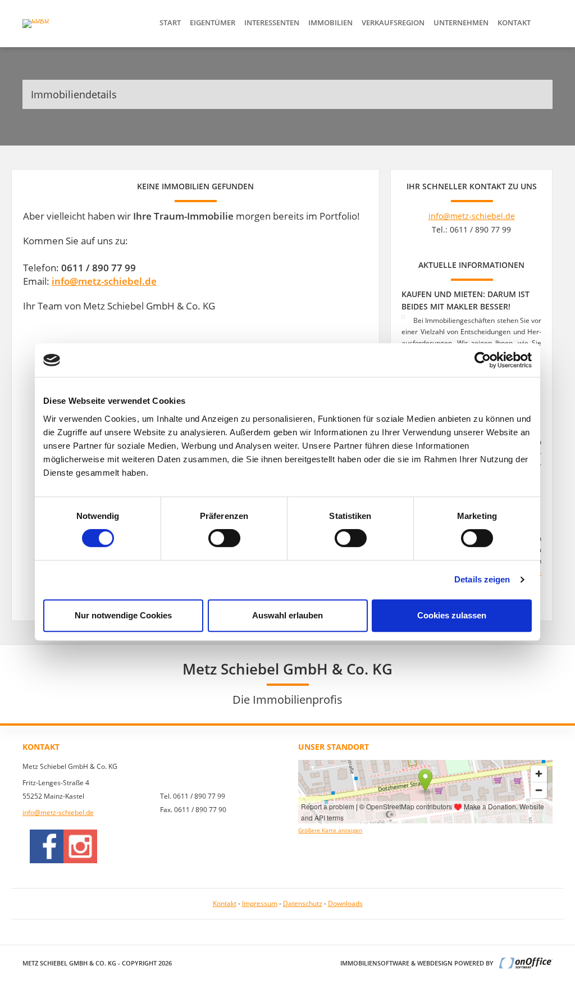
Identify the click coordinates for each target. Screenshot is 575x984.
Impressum (259, 903)
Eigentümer (212, 22)
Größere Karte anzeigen (330, 830)
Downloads (345, 903)
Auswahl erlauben (287, 615)
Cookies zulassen (451, 615)
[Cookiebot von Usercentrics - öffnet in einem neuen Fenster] (482, 360)
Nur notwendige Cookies (123, 615)
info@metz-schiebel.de (104, 281)
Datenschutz (302, 903)
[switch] (224, 538)
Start (170, 22)
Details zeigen (482, 579)
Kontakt (514, 22)
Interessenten (271, 22)
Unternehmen (461, 22)
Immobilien (330, 22)
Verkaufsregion (393, 22)
